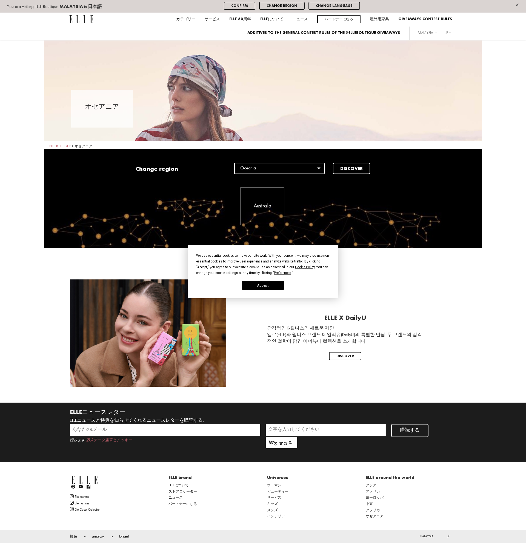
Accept (263, 285)
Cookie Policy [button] (305, 267)
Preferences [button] (282, 273)
